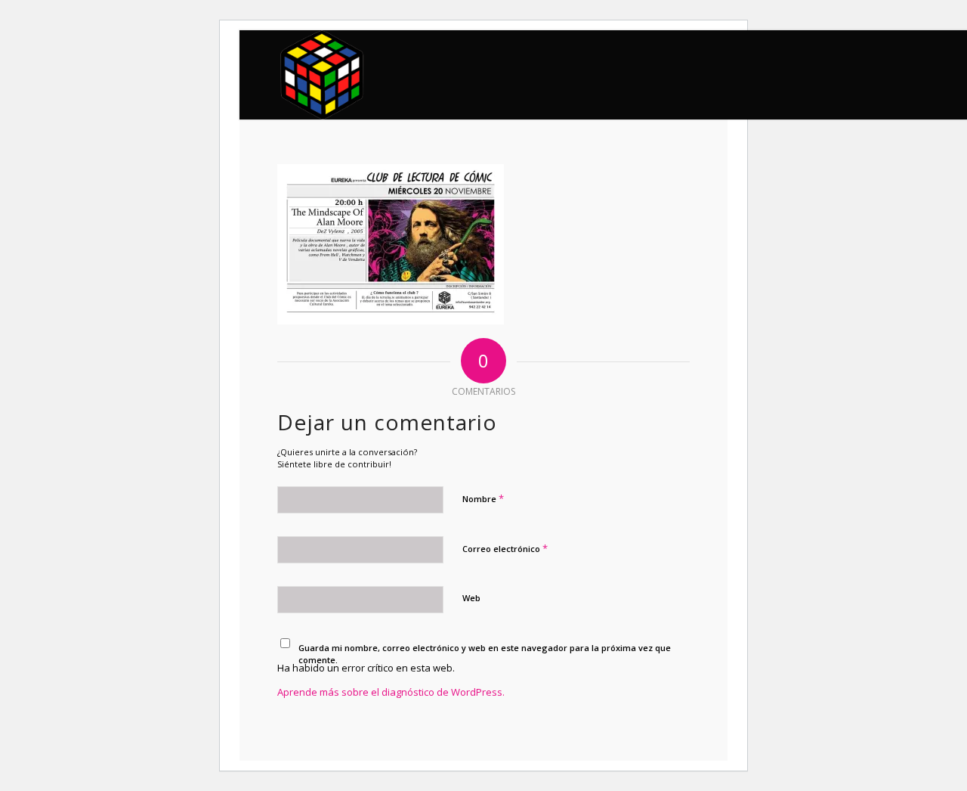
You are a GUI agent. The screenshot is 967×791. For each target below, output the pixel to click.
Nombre (483, 498)
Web (471, 597)
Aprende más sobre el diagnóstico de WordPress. (391, 692)
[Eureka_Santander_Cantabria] (323, 74)
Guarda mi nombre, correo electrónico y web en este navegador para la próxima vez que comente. (484, 654)
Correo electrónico (505, 548)
